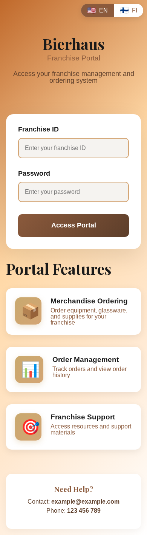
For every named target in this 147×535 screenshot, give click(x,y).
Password (34, 173)
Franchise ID (38, 129)
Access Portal (73, 225)
